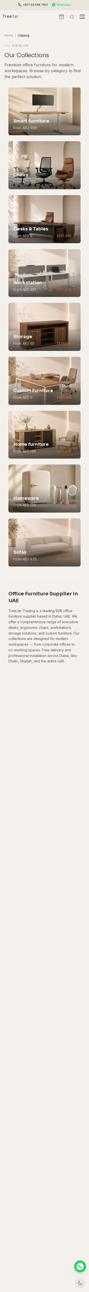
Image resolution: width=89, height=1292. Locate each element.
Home (8, 35)
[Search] (71, 16)
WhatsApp (64, 4)
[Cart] (62, 17)
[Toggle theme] (80, 1283)
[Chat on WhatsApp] (80, 1266)
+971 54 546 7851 (35, 4)
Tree (11, 16)
